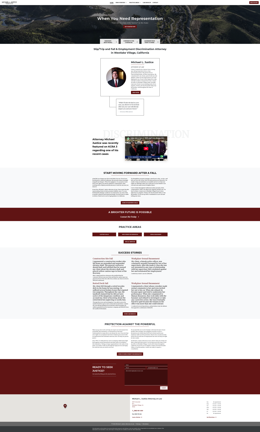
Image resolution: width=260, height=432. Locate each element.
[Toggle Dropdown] (126, 3)
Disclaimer (146, 424)
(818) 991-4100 (138, 410)
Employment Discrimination (130, 234)
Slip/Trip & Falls (104, 234)
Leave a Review (136, 417)
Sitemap (138, 424)
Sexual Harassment (155, 234)
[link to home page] (9, 2)
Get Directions (211, 417)
